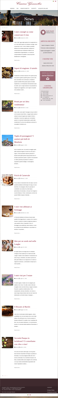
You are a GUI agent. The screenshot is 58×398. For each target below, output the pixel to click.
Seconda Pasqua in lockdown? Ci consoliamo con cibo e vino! (24, 341)
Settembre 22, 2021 (24, 212)
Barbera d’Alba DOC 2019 (48, 65)
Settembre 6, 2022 (24, 107)
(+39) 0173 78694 (7, 389)
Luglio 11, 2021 (23, 278)
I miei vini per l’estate (23, 275)
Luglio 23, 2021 (23, 247)
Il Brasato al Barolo (22, 307)
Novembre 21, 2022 (24, 71)
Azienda (12, 8)
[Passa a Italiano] (53, 1)
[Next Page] (7, 375)
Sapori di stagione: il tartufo (25, 68)
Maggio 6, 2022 (23, 145)
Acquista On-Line (43, 8)
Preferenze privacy (52, 392)
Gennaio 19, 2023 (24, 38)
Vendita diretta (24, 8)
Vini (17, 8)
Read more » (17, 60)
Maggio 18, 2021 (24, 309)
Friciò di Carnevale (22, 175)
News (17, 38)
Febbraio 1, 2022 (24, 178)
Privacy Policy (50, 390)
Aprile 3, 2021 (23, 347)
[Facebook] (1, 180)
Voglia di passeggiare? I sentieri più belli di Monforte (24, 139)
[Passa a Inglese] (55, 1)
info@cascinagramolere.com (47, 95)
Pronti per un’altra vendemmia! (48, 48)
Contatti (33, 8)
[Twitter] (1, 183)
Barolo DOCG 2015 (48, 63)
